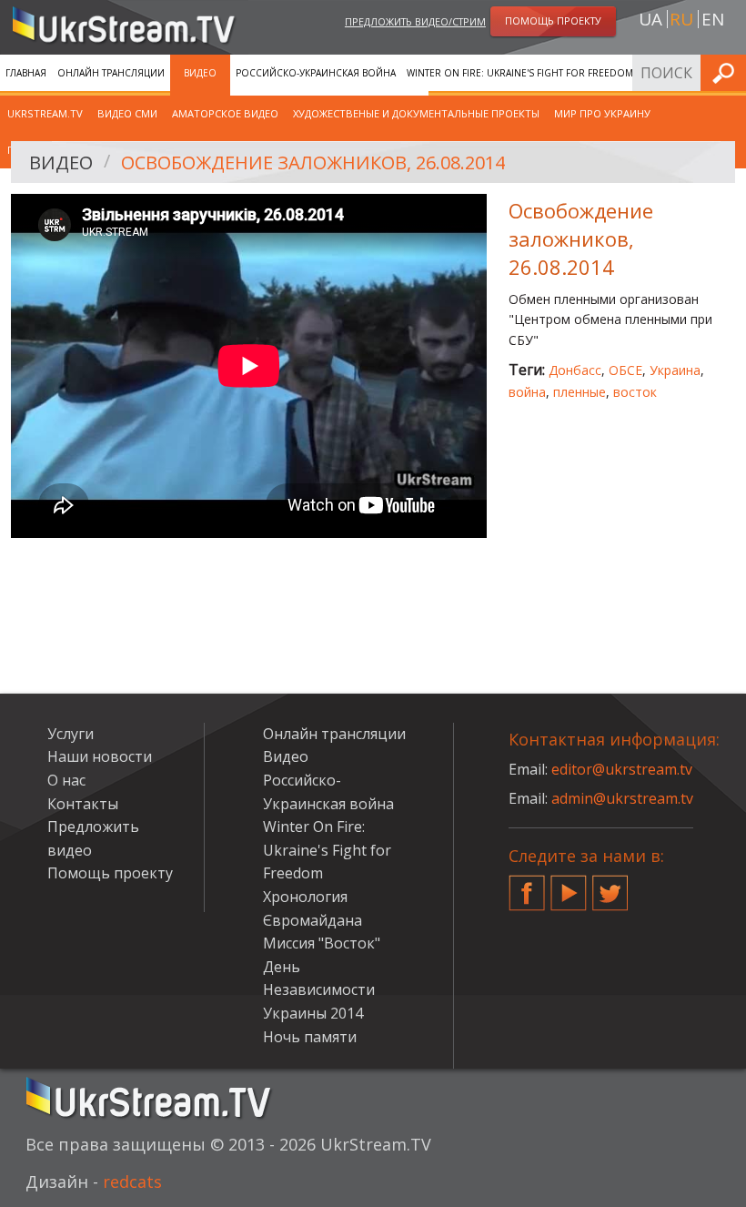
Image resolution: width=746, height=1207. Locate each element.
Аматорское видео (225, 113)
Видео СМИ (127, 113)
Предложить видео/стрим (415, 21)
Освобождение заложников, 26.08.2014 (313, 162)
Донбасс (575, 370)
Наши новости (99, 756)
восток (635, 392)
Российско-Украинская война (316, 72)
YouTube (568, 886)
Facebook (527, 886)
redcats (132, 1181)
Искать (727, 72)
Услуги (70, 734)
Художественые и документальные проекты (416, 113)
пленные (579, 392)
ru (681, 19)
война (527, 392)
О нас (66, 780)
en (712, 19)
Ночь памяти (310, 1037)
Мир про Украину (602, 113)
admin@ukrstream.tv (622, 798)
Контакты (82, 804)
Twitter (610, 886)
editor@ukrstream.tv (621, 769)
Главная (25, 72)
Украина (675, 370)
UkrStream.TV (45, 113)
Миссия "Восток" (321, 943)
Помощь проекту (110, 873)
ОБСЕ (625, 370)
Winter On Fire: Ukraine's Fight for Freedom (520, 72)
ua (650, 19)
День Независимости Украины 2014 (319, 990)
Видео (200, 72)
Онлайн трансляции (111, 72)
